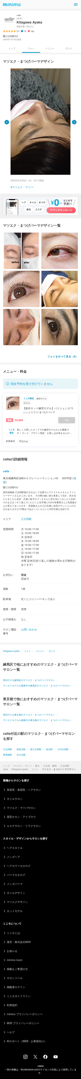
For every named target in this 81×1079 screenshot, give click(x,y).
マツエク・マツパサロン (21, 808)
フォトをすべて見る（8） (62, 356)
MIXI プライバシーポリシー (23, 1023)
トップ (6, 765)
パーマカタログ (16, 875)
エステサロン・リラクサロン (24, 826)
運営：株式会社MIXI (19, 942)
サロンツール (15, 978)
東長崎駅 (7, 754)
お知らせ (12, 951)
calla (5, 769)
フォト (35, 769)
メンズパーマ (15, 884)
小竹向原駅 (63, 749)
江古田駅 (64, 765)
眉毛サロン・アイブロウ (21, 817)
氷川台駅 (21, 754)
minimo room (14, 960)
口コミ (69, 48)
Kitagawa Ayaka (19, 769)
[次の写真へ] (74, 122)
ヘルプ (11, 1032)
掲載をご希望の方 (17, 969)
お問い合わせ (29, 629)
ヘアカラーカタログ (19, 866)
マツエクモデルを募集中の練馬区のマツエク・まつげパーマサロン (37, 685)
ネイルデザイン (16, 893)
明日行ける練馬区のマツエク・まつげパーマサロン (29, 680)
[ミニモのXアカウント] (35, 1057)
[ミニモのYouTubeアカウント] (55, 1057)
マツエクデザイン (17, 902)
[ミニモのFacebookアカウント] (45, 1058)
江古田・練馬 (50, 765)
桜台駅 (49, 749)
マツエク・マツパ (22, 765)
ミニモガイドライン (19, 996)
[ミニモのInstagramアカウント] (25, 1058)
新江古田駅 (35, 749)
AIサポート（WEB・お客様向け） (27, 1041)
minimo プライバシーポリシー (25, 1014)
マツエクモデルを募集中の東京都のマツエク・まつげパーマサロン (37, 720)
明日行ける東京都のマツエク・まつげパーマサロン (29, 714)
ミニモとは (13, 933)
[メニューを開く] (75, 4)
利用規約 (12, 1005)
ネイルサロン (15, 799)
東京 (37, 765)
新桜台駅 (21, 749)
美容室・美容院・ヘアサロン (24, 789)
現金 (23, 575)
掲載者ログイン (16, 987)
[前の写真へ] (7, 122)
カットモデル (15, 911)
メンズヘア (13, 857)
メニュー (49, 48)
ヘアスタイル (15, 848)
